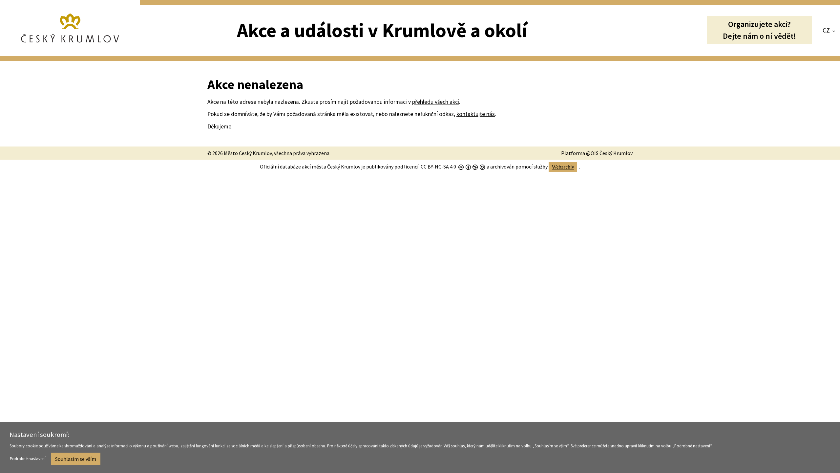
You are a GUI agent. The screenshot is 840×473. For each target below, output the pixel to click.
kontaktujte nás (475, 114)
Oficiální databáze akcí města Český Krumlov (310, 166)
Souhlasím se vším (75, 459)
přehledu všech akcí (435, 101)
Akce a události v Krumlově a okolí (382, 30)
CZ (826, 30)
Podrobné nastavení (28, 458)
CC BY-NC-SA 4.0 (438, 166)
